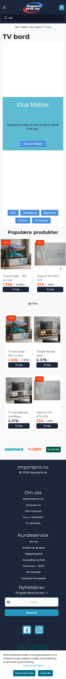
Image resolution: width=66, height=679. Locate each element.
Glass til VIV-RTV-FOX (48, 278)
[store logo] (33, 7)
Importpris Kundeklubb (34, 578)
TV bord (47, 27)
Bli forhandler (34, 572)
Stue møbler (36, 27)
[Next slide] (60, 268)
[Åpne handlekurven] (61, 7)
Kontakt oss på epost (34, 547)
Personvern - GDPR (33, 566)
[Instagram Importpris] (39, 629)
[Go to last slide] (5, 268)
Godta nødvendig (24, 673)
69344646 (35, 523)
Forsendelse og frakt (34, 560)
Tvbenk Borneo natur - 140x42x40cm (45, 354)
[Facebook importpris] (27, 629)
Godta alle (45, 673)
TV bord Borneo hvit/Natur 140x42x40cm (18, 414)
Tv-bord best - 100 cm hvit (14, 278)
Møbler (25, 27)
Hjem (17, 27)
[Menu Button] (4, 7)
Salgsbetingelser (34, 553)
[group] (16, 268)
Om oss (34, 541)
